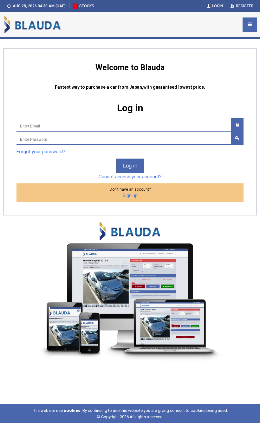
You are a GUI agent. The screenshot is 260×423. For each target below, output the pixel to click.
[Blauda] (32, 24)
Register (244, 6)
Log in (130, 166)
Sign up (130, 195)
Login (217, 6)
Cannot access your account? (130, 177)
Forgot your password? (40, 151)
